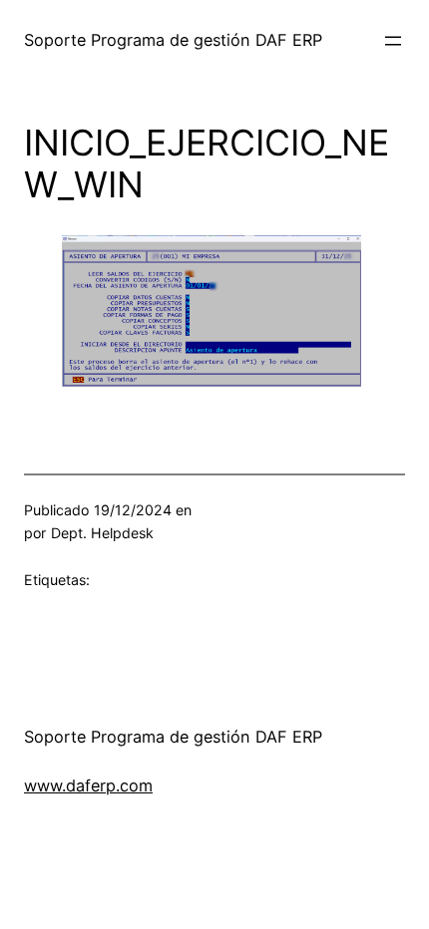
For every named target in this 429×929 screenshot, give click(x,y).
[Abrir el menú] (393, 41)
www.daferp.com (88, 785)
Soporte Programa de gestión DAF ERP (173, 40)
